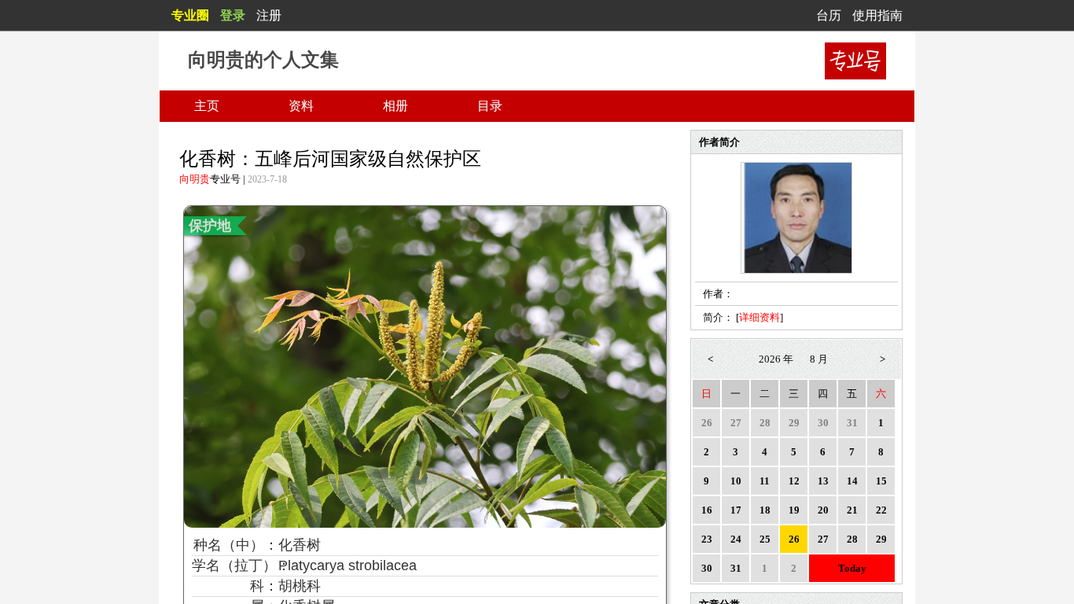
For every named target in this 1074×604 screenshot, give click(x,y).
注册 (268, 15)
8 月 (819, 359)
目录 (489, 105)
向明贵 (194, 179)
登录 (232, 15)
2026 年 (776, 359)
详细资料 (759, 317)
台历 (828, 15)
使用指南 (877, 15)
